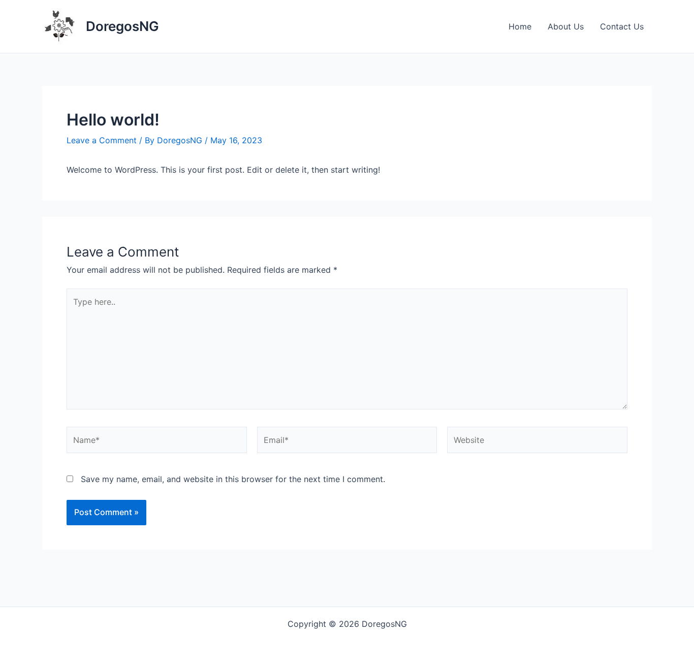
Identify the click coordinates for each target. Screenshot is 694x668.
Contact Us (622, 26)
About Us (566, 26)
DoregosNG (122, 26)
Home (520, 26)
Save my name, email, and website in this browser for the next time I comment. (233, 479)
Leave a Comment (102, 140)
